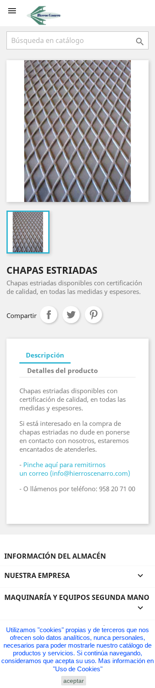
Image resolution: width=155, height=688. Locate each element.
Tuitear (71, 314)
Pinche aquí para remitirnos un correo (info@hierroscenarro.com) (74, 468)
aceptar (73, 680)
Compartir (48, 314)
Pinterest (93, 314)
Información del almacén (55, 556)
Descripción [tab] (45, 355)
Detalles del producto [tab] (62, 370)
